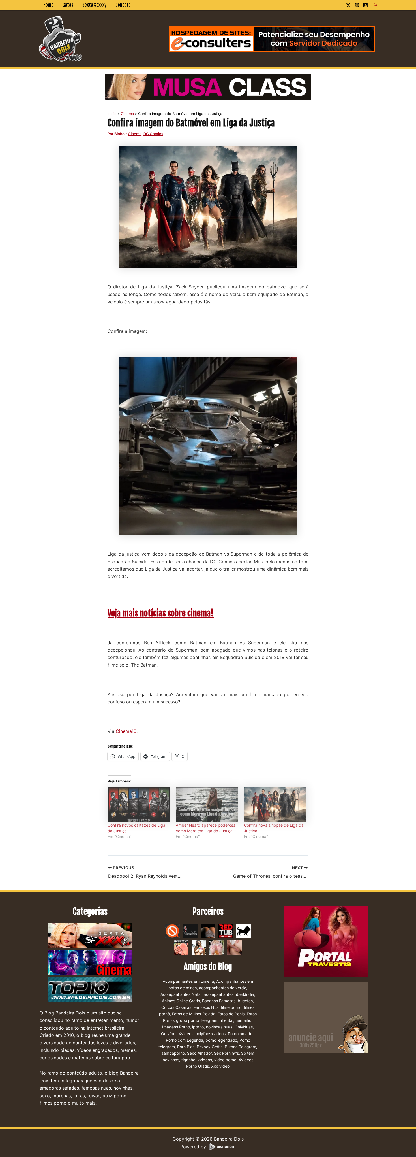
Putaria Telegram (240, 1046)
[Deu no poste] (243, 930)
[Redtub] (226, 930)
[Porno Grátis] (217, 947)
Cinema (134, 133)
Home (48, 5)
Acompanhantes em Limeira (188, 981)
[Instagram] (356, 5)
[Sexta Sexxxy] (90, 936)
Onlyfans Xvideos (177, 1033)
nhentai (226, 1020)
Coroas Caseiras (176, 1007)
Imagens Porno (176, 1026)
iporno (198, 1026)
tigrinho (188, 1059)
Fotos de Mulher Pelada (193, 1013)
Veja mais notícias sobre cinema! (161, 613)
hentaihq (243, 1020)
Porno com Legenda (184, 1040)
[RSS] (365, 5)
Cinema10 (126, 731)
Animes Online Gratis (181, 1000)
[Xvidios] (199, 947)
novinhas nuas (219, 1026)
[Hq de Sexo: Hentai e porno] (181, 947)
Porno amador (241, 1033)
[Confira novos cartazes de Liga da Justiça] (139, 804)
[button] (376, 5)
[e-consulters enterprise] (272, 38)
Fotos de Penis (231, 1013)
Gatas (68, 5)
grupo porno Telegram (196, 1020)
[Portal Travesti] (326, 941)
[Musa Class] (208, 86)
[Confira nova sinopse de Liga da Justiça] (275, 804)
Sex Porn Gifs (226, 1053)
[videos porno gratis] (208, 930)
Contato (123, 5)
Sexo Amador (199, 1053)
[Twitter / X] (348, 5)
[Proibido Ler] (172, 930)
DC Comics (153, 133)
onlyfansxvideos (211, 1033)
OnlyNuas (244, 1026)
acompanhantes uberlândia (229, 994)
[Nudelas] (190, 930)
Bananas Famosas (218, 1000)
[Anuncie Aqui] (326, 1017)
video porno (225, 1059)
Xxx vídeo (220, 1066)
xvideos (205, 1059)
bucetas (245, 1000)
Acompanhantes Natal (180, 994)
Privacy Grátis (209, 1046)
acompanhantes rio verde (222, 987)
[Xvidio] (234, 947)
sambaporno (173, 1053)
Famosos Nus (206, 1007)
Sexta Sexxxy (94, 5)
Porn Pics (185, 1046)
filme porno (231, 1007)
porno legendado (221, 1040)
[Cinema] (90, 962)
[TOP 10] (90, 989)
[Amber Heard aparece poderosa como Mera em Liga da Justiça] (207, 804)
